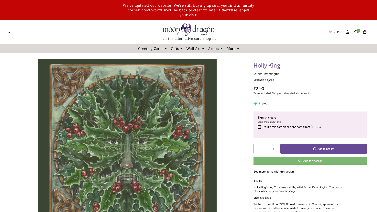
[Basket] (365, 32)
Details (257, 181)
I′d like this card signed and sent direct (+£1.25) (292, 127)
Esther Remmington (266, 74)
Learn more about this (269, 122)
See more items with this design (273, 171)
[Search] (9, 32)
